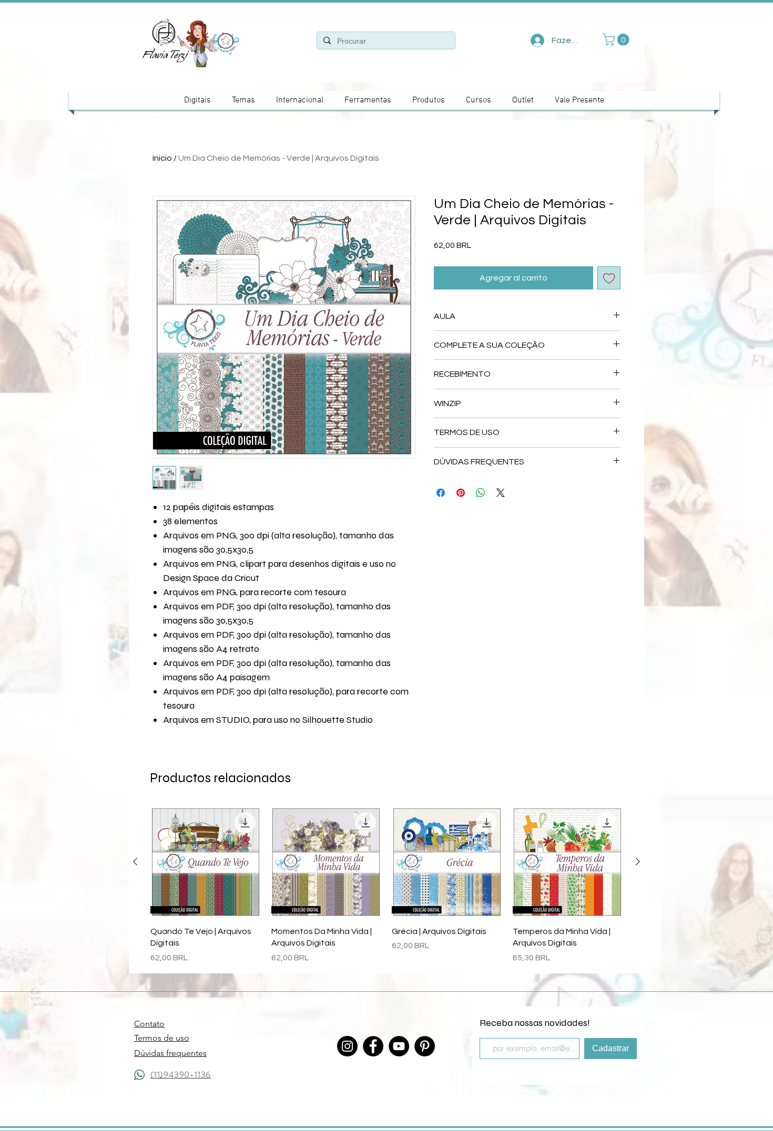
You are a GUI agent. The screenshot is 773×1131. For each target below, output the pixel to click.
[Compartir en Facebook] (440, 492)
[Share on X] (500, 492)
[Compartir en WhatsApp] (480, 492)
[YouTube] (399, 1046)
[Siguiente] (638, 861)
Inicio (162, 158)
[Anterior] (135, 861)
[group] (386, 885)
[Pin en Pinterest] (460, 492)
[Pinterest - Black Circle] (424, 1046)
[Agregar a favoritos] (609, 277)
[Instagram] (347, 1046)
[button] (617, 40)
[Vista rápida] (205, 862)
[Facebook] (373, 1046)
